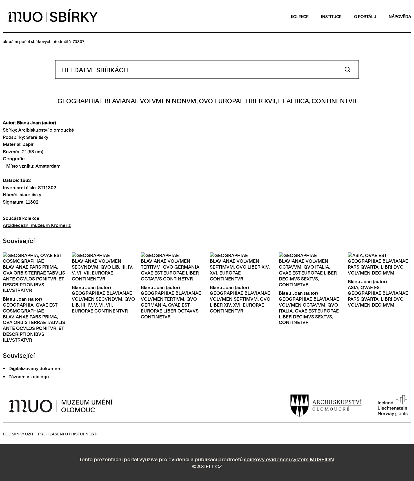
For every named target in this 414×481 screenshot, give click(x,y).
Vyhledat (347, 69)
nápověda (400, 16)
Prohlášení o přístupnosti (67, 433)
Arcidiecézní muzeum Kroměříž (37, 225)
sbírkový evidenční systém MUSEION (289, 458)
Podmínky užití (19, 433)
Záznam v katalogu (28, 376)
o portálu (365, 16)
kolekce (300, 16)
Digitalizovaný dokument (35, 368)
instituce (331, 16)
